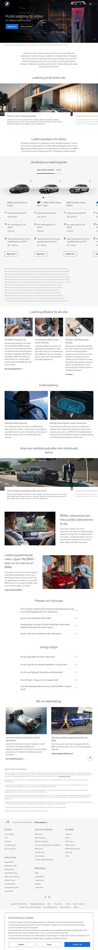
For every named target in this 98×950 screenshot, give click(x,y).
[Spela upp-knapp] (94, 39)
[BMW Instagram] (49, 897)
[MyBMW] (71, 4)
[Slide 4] (50, 197)
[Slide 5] (52, 197)
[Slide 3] (48, 197)
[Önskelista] (80, 4)
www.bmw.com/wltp (64, 776)
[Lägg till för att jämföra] (30, 181)
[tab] (45, 170)
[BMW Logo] (7, 4)
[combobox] (90, 757)
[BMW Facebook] (45, 897)
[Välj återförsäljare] (85, 4)
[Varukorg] (76, 4)
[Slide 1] (43, 197)
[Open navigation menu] (90, 4)
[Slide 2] (46, 197)
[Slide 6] (55, 197)
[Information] (67, 45)
